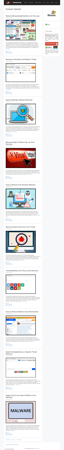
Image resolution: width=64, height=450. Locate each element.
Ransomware (31, 2)
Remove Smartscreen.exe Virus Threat (20, 227)
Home (56, 2)
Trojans (47, 2)
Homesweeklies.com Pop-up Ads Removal (22, 271)
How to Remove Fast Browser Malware (20, 185)
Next (20, 439)
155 (17, 439)
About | (7, 444)
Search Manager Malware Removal (19, 100)
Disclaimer (17, 444)
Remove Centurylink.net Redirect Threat (21, 59)
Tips (44, 2)
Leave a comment (9, 53)
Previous (8, 439)
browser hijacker (9, 52)
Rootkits (52, 2)
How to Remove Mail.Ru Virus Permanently (22, 312)
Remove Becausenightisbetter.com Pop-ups (22, 16)
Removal (25, 2)
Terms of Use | (11, 444)
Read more (8, 48)
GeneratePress (36, 448)
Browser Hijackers (38, 2)
